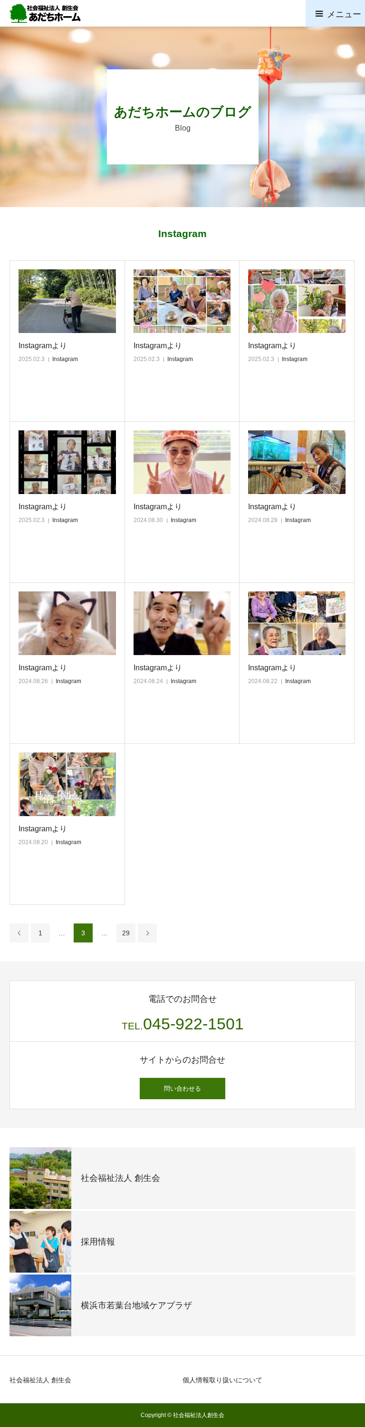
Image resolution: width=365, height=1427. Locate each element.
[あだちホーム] (45, 13)
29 (126, 933)
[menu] (335, 13)
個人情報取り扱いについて (222, 1380)
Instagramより (43, 346)
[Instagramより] (67, 301)
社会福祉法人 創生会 (40, 1380)
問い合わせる (182, 1088)
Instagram (65, 359)
